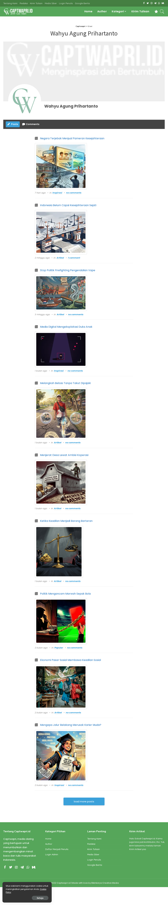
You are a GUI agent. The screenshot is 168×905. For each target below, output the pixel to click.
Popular (58, 647)
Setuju (40, 897)
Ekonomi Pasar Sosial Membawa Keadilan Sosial (70, 660)
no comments (73, 192)
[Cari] (162, 11)
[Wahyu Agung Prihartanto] (24, 100)
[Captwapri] (18, 11)
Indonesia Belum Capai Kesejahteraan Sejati (68, 205)
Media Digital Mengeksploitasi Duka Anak (66, 327)
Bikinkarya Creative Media (105, 883)
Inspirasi (57, 192)
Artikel (60, 257)
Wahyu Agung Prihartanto (71, 106)
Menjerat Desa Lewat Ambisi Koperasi (64, 455)
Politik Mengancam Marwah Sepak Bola (65, 594)
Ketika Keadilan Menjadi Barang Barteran (66, 521)
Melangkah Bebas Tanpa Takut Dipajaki (65, 383)
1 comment (74, 257)
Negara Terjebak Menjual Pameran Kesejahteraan (72, 138)
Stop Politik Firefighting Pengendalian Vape (67, 270)
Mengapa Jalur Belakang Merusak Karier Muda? (70, 725)
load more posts (84, 801)
